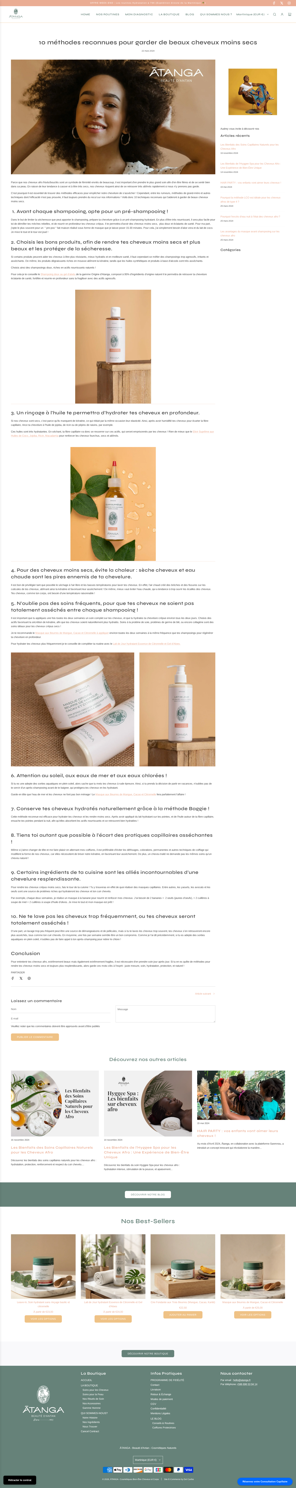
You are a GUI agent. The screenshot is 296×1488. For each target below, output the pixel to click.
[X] (281, 3)
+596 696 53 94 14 (247, 1384)
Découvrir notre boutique (148, 1353)
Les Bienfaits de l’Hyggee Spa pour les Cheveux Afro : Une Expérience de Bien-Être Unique (146, 1152)
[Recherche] (274, 14)
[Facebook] (274, 3)
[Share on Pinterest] (29, 978)
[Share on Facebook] (12, 978)
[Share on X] (21, 978)
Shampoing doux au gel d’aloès (58, 274)
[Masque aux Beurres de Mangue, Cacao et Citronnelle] (252, 1266)
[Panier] (289, 14)
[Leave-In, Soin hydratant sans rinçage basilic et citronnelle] (43, 1266)
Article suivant (203, 993)
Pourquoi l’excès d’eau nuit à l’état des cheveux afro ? (250, 216)
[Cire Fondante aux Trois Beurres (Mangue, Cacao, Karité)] (183, 1266)
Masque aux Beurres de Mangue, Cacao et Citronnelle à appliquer (72, 632)
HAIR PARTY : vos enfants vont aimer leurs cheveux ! (250, 182)
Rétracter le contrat (19, 1480)
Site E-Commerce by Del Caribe (179, 1479)
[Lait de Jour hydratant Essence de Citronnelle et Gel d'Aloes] (113, 1266)
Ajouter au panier (182, 1314)
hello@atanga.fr (242, 1380)
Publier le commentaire (35, 1037)
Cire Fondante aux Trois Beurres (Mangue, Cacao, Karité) (183, 1302)
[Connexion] (282, 14)
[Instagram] (289, 3)
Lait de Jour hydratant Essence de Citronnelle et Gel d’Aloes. (147, 643)
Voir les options (43, 1318)
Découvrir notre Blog (148, 1194)
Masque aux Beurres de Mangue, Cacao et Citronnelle (125, 794)
